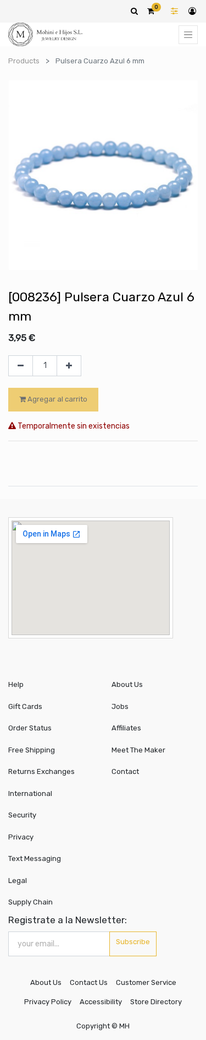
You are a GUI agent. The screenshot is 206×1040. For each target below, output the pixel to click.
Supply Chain (30, 902)
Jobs (120, 706)
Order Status (30, 728)
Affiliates (126, 728)
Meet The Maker (138, 750)
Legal (17, 880)
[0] (150, 11)
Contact (125, 771)
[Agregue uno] (69, 365)
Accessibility (101, 1002)
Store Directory (156, 1002)
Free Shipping (31, 750)
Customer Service (146, 982)
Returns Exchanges (41, 771)
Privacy (21, 837)
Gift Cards (25, 706)
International (30, 793)
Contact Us (89, 982)
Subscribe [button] (133, 942)
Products (24, 61)
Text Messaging (34, 858)
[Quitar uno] (20, 365)
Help (16, 684)
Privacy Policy (47, 1002)
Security (22, 815)
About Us (127, 684)
